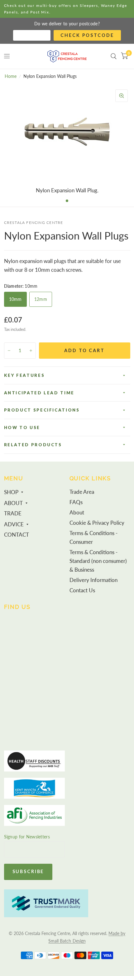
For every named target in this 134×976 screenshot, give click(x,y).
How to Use (22, 427)
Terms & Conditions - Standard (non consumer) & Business (98, 561)
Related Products (33, 444)
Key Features (24, 375)
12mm (40, 299)
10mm (15, 299)
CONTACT (16, 535)
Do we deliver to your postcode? (67, 23)
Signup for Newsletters (27, 836)
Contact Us (82, 590)
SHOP (11, 492)
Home (11, 76)
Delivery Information (93, 580)
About (76, 512)
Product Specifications (42, 409)
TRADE (13, 513)
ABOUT (13, 503)
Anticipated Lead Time (39, 392)
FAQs (76, 502)
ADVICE (14, 524)
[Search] (113, 56)
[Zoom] (121, 95)
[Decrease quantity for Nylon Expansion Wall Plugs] (9, 350)
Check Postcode (87, 35)
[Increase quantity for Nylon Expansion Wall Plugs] (31, 350)
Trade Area (81, 492)
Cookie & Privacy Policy (96, 523)
